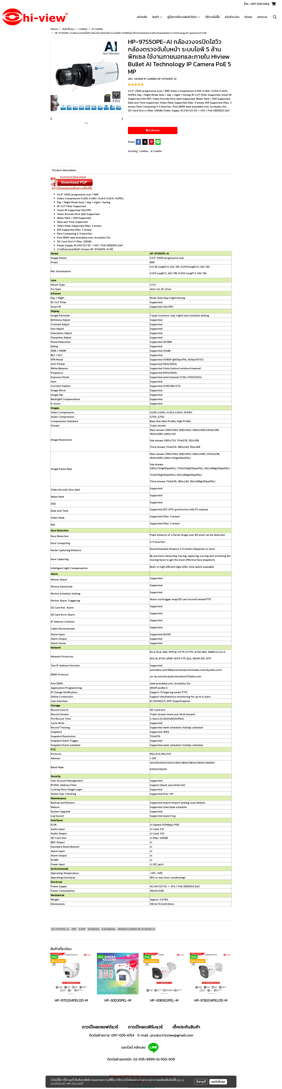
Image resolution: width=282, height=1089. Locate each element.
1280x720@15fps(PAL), (163, 468)
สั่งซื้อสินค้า (154, 130)
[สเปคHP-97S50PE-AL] (71, 182)
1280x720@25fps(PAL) (177, 458)
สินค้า (156, 17)
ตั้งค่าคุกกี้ (201, 1081)
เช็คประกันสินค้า (186, 1027)
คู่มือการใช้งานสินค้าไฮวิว (182, 17)
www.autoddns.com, (161, 683)
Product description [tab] (64, 170)
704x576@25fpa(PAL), (190, 468)
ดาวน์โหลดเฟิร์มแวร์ (146, 1027)
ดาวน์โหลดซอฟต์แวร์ (100, 1027)
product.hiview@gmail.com (171, 1035)
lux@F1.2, (162, 273)
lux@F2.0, (163, 267)
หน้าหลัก (142, 17)
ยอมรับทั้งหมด (218, 1081)
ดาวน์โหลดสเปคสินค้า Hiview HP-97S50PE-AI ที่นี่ (85, 249)
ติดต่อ (248, 17)
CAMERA (144, 151)
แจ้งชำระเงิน (232, 17)
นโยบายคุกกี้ (77, 1083)
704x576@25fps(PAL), (163, 475)
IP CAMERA (156, 151)
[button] (274, 17)
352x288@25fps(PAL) (217, 468)
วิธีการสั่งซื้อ (212, 17)
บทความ (262, 17)
